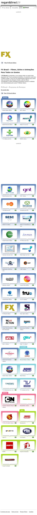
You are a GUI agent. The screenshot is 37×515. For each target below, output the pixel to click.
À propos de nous (5, 511)
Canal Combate (6, 466)
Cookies (31, 511)
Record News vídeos (25, 359)
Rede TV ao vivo (24, 124)
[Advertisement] (18, 31)
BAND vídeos (23, 139)
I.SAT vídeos (23, 269)
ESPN (3, 451)
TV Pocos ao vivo (24, 240)
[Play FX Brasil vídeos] (6, 54)
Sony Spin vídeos (24, 313)
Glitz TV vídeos (23, 344)
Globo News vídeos (7, 375)
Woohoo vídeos (6, 285)
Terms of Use (14, 511)
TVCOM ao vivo (6, 210)
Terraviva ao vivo (24, 210)
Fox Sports (22, 437)
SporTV (4, 437)
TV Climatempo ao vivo (8, 390)
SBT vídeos (23, 110)
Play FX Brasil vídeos (10, 93)
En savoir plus (5, 90)
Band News (23, 375)
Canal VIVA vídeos (24, 285)
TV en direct (5, 8)
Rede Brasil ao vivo (7, 196)
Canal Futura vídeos (7, 240)
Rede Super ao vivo (25, 254)
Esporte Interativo (24, 451)
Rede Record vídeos (7, 124)
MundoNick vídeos (24, 405)
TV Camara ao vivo (24, 390)
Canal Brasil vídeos (7, 299)
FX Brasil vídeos (6, 313)
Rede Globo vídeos (7, 110)
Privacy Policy (23, 511)
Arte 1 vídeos (5, 344)
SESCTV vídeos (6, 224)
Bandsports (23, 423)
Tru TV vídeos (23, 299)
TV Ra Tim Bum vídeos (8, 423)
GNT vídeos (23, 196)
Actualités (15, 8)
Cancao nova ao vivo (7, 254)
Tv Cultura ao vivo (6, 139)
